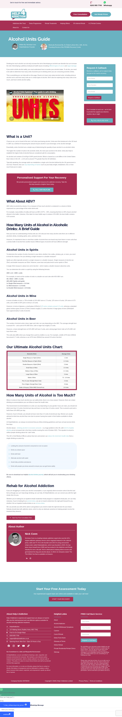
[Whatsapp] (105, 2)
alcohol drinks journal (36, 474)
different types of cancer (56, 66)
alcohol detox (31, 501)
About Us (16, 27)
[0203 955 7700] (91, 2)
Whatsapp (108, 5)
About (56, 620)
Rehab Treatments (51, 23)
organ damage (71, 66)
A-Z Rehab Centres (95, 23)
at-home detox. (40, 503)
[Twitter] (18, 646)
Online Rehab (58, 645)
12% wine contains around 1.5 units (52, 306)
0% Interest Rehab (79, 23)
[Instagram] (30, 558)
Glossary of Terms (59, 641)
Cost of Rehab (58, 634)
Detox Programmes (35, 23)
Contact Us (25, 27)
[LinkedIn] (26, 558)
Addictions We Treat (19, 23)
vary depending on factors (32, 164)
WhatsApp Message (37, 705)
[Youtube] (23, 646)
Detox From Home (60, 638)
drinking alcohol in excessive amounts (29, 428)
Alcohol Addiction (59, 623)
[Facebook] (9, 646)
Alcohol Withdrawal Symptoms (63, 627)
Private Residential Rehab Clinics (64, 648)
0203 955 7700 (96, 5)
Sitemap (56, 652)
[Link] (28, 646)
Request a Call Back (94, 97)
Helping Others (65, 23)
